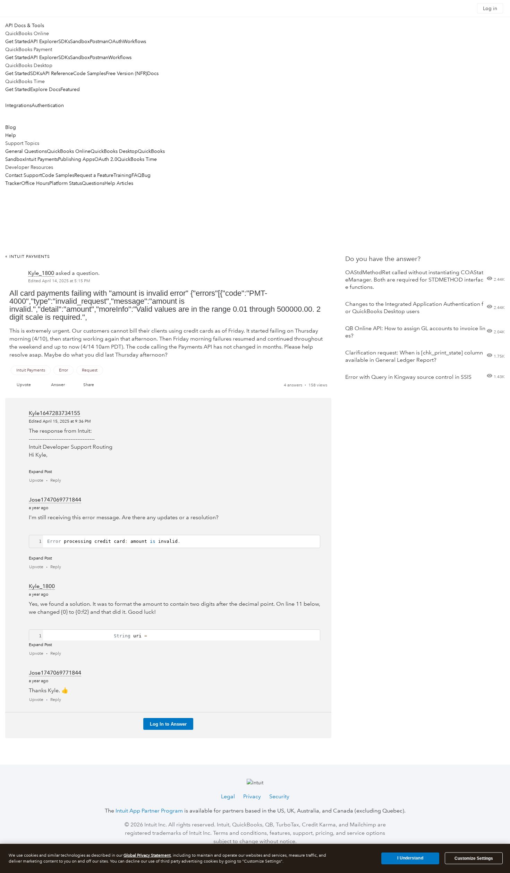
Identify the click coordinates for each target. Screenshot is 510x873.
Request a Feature (93, 175)
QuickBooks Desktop (114, 151)
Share (88, 384)
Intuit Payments (41, 159)
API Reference (57, 73)
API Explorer (44, 41)
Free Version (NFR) (126, 73)
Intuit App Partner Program (149, 810)
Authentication (48, 105)
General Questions (26, 151)
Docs (153, 73)
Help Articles (118, 183)
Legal (228, 796)
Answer (58, 384)
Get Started (17, 41)
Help (10, 135)
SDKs (64, 41)
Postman (99, 41)
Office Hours (35, 183)
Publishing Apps (76, 159)
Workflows (134, 41)
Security (279, 796)
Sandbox (80, 41)
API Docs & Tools (24, 25)
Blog (10, 127)
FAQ (136, 175)
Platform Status (65, 183)
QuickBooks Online (69, 151)
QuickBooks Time (137, 159)
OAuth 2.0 (105, 159)
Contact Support (23, 175)
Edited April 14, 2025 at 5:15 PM (59, 281)
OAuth (115, 41)
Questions (93, 183)
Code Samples (89, 73)
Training (122, 175)
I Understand (410, 858)
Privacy (252, 796)
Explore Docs (45, 89)
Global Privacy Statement (147, 855)
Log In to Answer (168, 724)
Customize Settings (473, 858)
